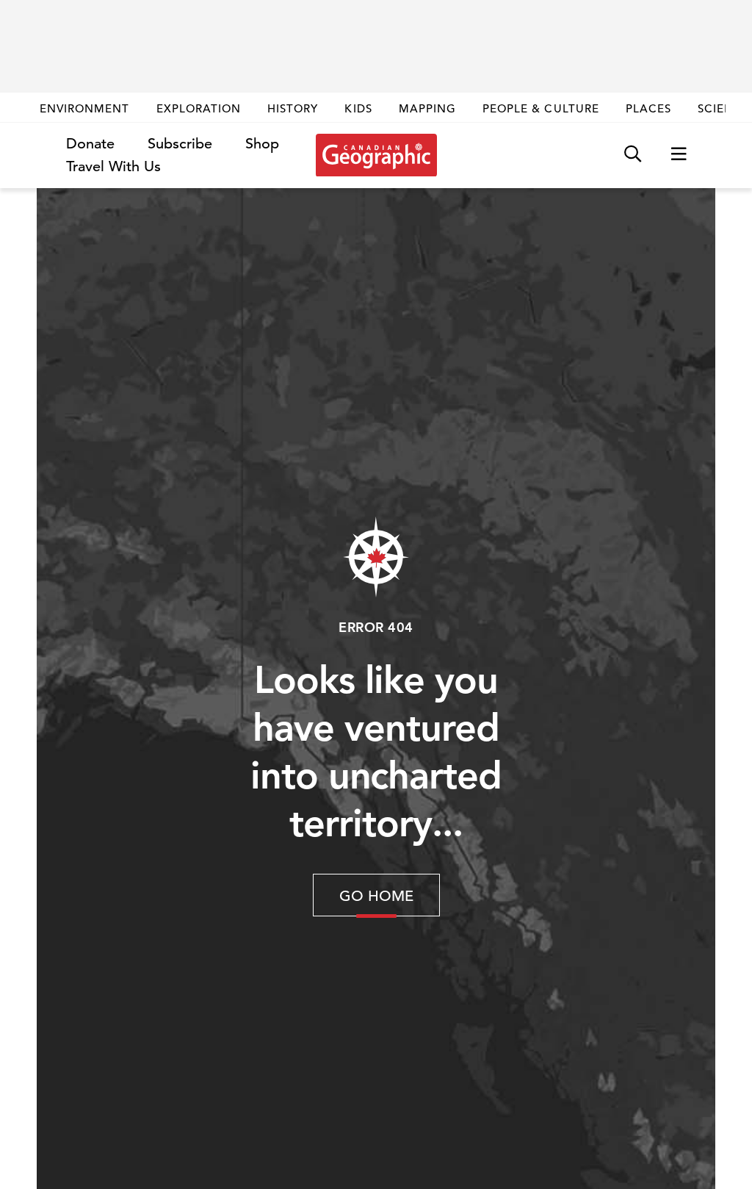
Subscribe (180, 143)
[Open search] (632, 155)
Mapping (427, 108)
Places (648, 108)
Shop (262, 143)
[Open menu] (678, 155)
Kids (358, 108)
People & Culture (540, 108)
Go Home (376, 896)
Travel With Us (113, 166)
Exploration (199, 108)
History (292, 108)
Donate (90, 143)
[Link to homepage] (376, 155)
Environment (85, 108)
